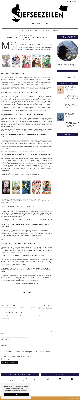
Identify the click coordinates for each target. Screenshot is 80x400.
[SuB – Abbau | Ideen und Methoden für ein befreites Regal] (60, 99)
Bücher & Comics (26, 30)
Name (3, 333)
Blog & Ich (56, 30)
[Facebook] (70, 1)
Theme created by (72, 398)
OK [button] (16, 394)
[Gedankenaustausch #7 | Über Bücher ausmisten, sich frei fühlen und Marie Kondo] (60, 126)
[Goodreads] (72, 1)
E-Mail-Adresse (5, 339)
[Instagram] (67, 1)
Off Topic (46, 30)
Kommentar (5, 318)
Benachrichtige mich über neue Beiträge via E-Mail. (14, 359)
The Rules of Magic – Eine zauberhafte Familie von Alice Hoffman (41, 307)
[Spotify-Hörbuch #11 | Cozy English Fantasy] (60, 117)
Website (3, 345)
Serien (37, 30)
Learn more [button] (24, 390)
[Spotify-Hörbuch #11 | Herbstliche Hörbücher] (60, 90)
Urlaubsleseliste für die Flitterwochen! (13, 306)
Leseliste (31, 35)
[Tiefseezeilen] (40, 13)
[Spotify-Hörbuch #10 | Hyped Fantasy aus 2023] (60, 108)
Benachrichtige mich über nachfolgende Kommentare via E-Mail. (17, 356)
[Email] (75, 1)
